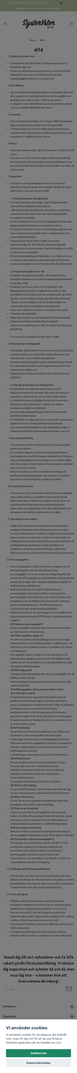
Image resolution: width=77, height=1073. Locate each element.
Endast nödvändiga (38, 1062)
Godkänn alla (38, 1053)
